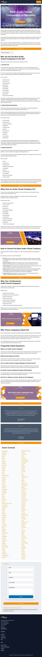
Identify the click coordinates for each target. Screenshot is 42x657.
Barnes (3, 494)
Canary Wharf (24, 485)
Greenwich (23, 497)
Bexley (22, 549)
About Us (2, 634)
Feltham (3, 548)
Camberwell (23, 454)
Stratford (23, 490)
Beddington (23, 518)
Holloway (4, 529)
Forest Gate (23, 501)
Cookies (2, 648)
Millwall (22, 487)
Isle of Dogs (23, 492)
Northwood (4, 515)
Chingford (23, 504)
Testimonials (3, 637)
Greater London (24, 522)
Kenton (3, 456)
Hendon (3, 468)
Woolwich (23, 530)
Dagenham (23, 548)
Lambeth (23, 452)
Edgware (3, 480)
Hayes (3, 501)
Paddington (4, 492)
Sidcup (22, 544)
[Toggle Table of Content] (11, 53)
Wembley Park (5, 451)
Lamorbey (23, 546)
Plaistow (23, 508)
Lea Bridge (23, 462)
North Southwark (5, 546)
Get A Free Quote (21, 442)
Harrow (3, 458)
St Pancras (4, 524)
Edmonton (23, 471)
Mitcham (23, 480)
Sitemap (2, 650)
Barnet (3, 527)
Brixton (22, 455)
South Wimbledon (24, 461)
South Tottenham (5, 555)
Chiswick (4, 477)
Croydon (23, 525)
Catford (22, 511)
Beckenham (23, 527)
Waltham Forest (24, 483)
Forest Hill (23, 495)
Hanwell (3, 470)
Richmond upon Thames (7, 503)
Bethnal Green (24, 459)
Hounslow (4, 508)
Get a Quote (20, 21)
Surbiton (23, 468)
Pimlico (3, 534)
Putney (3, 522)
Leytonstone (23, 494)
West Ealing (4, 465)
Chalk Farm (4, 499)
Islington (3, 543)
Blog (2, 639)
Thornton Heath (24, 499)
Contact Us (21, 277)
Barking (22, 532)
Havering (23, 555)
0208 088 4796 (4, 628)
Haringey (4, 541)
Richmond (4, 513)
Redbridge (23, 523)
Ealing (3, 459)
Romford (23, 551)
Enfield (22, 478)
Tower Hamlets (24, 476)
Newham (23, 516)
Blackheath (23, 509)
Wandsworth (4, 536)
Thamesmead (24, 537)
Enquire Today (21, 403)
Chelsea (3, 520)
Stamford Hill (4, 553)
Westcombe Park (24, 515)
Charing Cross (5, 532)
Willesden (4, 461)
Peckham (23, 469)
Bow (22, 473)
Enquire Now (21, 185)
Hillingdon (4, 517)
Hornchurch (23, 556)
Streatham (23, 466)
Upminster (23, 558)
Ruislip (3, 496)
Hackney (23, 457)
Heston (3, 498)
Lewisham (23, 506)
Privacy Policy (3, 645)
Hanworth (4, 552)
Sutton (22, 520)
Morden (22, 475)
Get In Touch (21, 603)
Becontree (23, 541)
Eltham (22, 534)
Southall (3, 482)
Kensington (4, 491)
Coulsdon (23, 535)
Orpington (23, 553)
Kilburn (3, 473)
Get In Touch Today (21, 48)
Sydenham (23, 502)
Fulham (3, 510)
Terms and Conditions (5, 646)
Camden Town (5, 505)
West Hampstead (5, 475)
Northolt (3, 466)
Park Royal (4, 452)
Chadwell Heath (24, 542)
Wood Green (4, 545)
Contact (38, 1)
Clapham (4, 550)
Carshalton (23, 513)
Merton (22, 464)
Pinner (3, 484)
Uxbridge (4, 538)
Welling (22, 539)
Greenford (4, 463)
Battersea (4, 531)
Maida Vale (4, 485)
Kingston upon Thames (25, 450)
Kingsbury (4, 454)
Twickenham (4, 525)
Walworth (4, 557)
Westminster (4, 539)
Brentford (4, 487)
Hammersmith (4, 489)
